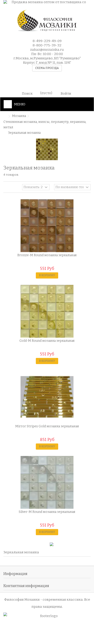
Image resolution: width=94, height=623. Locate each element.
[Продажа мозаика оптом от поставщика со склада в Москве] (47, 2)
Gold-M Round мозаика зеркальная (47, 341)
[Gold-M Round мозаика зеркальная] (47, 311)
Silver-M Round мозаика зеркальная (47, 512)
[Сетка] (6, 187)
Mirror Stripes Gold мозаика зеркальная (47, 426)
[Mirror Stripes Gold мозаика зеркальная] (47, 396)
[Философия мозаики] (47, 20)
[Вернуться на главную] (4, 116)
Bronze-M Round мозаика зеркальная (47, 255)
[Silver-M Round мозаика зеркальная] (47, 482)
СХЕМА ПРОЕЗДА (47, 68)
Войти (66, 93)
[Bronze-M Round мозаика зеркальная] (47, 225)
